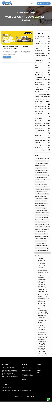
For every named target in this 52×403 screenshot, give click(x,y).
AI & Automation (42, 36)
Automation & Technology (42, 46)
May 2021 (40, 349)
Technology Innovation (42, 123)
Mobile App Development (42, 99)
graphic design (39, 193)
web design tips (42, 137)
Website (42, 142)
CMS (41, 48)
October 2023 (41, 317)
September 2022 (42, 339)
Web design (39, 231)
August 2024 (41, 300)
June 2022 (40, 344)
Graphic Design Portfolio (42, 92)
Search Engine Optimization (42, 112)
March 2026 (41, 267)
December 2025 (42, 272)
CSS (42, 65)
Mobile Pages (41, 101)
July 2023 (40, 322)
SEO (42, 116)
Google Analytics (42, 191)
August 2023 (41, 320)
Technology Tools (42, 125)
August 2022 (41, 341)
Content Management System (42, 57)
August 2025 (41, 279)
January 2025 (41, 291)
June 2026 (40, 262)
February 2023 (42, 331)
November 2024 (42, 294)
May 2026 (40, 263)
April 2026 (40, 265)
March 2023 (41, 329)
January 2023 (41, 332)
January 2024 (41, 312)
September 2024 (42, 298)
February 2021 (41, 355)
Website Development (41, 245)
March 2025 (41, 288)
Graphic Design (42, 89)
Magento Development (42, 96)
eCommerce (42, 82)
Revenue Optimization (42, 108)
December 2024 (42, 293)
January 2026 (41, 270)
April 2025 (40, 286)
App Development (42, 41)
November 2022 (42, 336)
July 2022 (40, 343)
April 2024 (40, 306)
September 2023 (42, 319)
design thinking (42, 177)
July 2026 (40, 260)
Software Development (42, 120)
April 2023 (40, 327)
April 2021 (40, 351)
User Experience (42, 130)
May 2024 (40, 305)
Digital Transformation (42, 79)
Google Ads (42, 87)
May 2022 (40, 346)
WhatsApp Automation (42, 145)
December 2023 (42, 313)
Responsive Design (42, 106)
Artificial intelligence (42, 43)
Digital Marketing (42, 77)
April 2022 (40, 348)
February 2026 (42, 269)
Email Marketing (42, 84)
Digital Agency (42, 75)
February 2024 (42, 310)
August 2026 (41, 258)
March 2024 (41, 308)
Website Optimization (41, 250)
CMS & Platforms (42, 50)
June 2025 (40, 282)
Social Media (42, 118)
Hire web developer (41, 94)
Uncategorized (42, 128)
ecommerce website (41, 184)
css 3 (42, 67)
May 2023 (40, 325)
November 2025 (42, 274)
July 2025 (40, 281)
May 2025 (40, 284)
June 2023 (40, 324)
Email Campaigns (40, 186)
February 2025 (42, 289)
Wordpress (42, 147)
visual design (45, 229)
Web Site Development (41, 248)
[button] (32, 3)
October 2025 (41, 275)
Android (42, 38)
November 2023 (42, 315)
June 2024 (40, 303)
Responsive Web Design (42, 212)
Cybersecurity (42, 70)
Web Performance (40, 243)
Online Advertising (40, 208)
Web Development (42, 140)
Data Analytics (42, 72)
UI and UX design (42, 226)
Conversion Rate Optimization (42, 61)
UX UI (42, 133)
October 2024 (41, 296)
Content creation (42, 53)
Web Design (42, 135)
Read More (6, 57)
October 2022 (41, 337)
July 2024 (40, 301)
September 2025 (42, 277)
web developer (44, 238)
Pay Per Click (42, 104)
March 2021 (41, 353)
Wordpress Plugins (42, 150)
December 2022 (42, 334)
